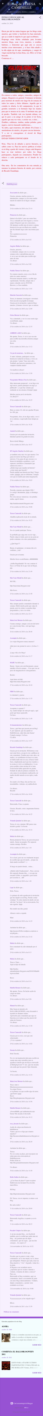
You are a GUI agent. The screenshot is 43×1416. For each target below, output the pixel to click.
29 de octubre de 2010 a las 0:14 (20, 981)
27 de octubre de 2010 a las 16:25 (21, 814)
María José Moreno (16, 620)
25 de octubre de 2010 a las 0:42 (20, 239)
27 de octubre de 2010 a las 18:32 (21, 830)
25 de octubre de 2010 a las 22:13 (21, 614)
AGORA (5, 1326)
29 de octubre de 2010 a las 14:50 (21, 1101)
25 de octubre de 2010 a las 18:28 (21, 424)
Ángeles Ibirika (15, 246)
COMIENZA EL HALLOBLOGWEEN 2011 (18, 1353)
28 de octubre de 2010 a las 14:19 (21, 921)
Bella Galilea (14, 1177)
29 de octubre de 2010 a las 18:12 (21, 1117)
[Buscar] (40, 4)
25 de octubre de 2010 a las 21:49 (21, 571)
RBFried (26, 1407)
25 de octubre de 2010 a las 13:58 (21, 373)
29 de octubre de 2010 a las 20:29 (21, 1141)
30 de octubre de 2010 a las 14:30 (21, 1170)
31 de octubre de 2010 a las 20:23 (21, 1224)
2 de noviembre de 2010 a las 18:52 (21, 1246)
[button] (40, 17)
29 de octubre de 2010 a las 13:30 (21, 1026)
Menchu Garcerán (16, 295)
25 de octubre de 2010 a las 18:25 (21, 400)
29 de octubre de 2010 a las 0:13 (20, 952)
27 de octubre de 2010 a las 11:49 (21, 718)
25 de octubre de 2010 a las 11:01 (21, 288)
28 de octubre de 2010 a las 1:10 (20, 847)
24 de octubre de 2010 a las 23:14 (21, 208)
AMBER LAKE (15, 333)
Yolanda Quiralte (15, 820)
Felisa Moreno (15, 315)
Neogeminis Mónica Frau (18, 380)
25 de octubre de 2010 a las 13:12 (21, 346)
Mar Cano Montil (16, 527)
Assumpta (13, 638)
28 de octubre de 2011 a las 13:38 (21, 1306)
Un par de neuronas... (17, 353)
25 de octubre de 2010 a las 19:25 (21, 520)
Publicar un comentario (11, 1312)
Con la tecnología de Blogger (23, 1403)
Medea (12, 836)
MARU (12, 662)
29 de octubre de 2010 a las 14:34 (21, 1075)
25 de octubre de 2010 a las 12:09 (21, 309)
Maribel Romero (15, 988)
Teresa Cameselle (16, 406)
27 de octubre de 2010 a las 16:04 (21, 794)
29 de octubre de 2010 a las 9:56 (20, 999)
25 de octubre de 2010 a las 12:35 (21, 326)
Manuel (12, 1005)
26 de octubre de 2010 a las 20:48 (21, 631)
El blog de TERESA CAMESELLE (21, 5)
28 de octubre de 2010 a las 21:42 (21, 937)
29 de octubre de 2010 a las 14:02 (21, 1043)
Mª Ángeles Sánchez (17, 451)
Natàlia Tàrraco (15, 270)
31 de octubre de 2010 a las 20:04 (21, 1208)
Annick (12, 431)
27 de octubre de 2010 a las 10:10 (21, 685)
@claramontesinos (16, 725)
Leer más (36, 1345)
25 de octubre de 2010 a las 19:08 (21, 507)
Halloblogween (12, 184)
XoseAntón (14, 192)
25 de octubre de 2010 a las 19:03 (21, 480)
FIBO (12, 691)
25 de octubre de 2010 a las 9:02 (20, 264)
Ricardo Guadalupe (16, 747)
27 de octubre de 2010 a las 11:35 (21, 698)
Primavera (13, 215)
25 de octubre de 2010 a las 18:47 (21, 444)
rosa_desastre (14, 1123)
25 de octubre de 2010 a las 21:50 (21, 594)
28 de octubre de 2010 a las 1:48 (20, 881)
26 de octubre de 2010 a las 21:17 (21, 656)
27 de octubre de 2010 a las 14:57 (21, 741)
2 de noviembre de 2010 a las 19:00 (21, 1288)
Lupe (11, 887)
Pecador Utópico (15, 1230)
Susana (12, 1050)
